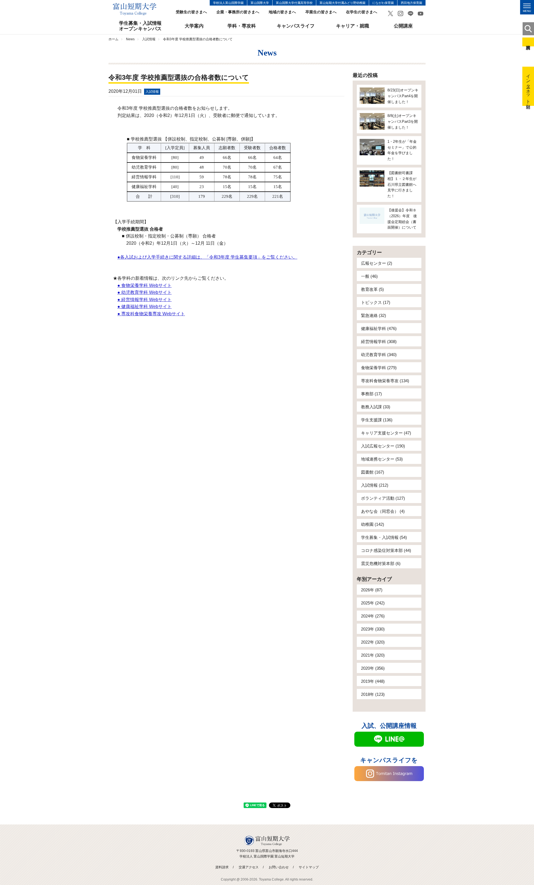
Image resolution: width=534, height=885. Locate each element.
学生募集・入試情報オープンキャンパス (140, 26)
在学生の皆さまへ (361, 12)
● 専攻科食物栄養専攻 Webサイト (151, 313)
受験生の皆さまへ (191, 12)
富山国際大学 (260, 2)
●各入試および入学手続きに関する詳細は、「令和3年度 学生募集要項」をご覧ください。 (207, 257)
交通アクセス (249, 867)
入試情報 (148, 39)
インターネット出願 (528, 86)
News (130, 39)
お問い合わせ (279, 867)
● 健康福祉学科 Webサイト (144, 306)
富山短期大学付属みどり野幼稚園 (342, 2)
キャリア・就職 (352, 26)
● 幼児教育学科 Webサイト (144, 292)
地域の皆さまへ (282, 12)
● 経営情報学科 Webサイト (144, 299)
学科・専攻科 (242, 26)
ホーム (113, 39)
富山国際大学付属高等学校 (294, 2)
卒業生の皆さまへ (321, 12)
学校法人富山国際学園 (228, 2)
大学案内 (194, 26)
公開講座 (403, 26)
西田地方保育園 (411, 2)
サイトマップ (309, 867)
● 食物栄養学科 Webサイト (144, 285)
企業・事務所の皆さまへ (237, 12)
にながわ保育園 (383, 2)
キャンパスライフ (296, 26)
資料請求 (528, 42)
